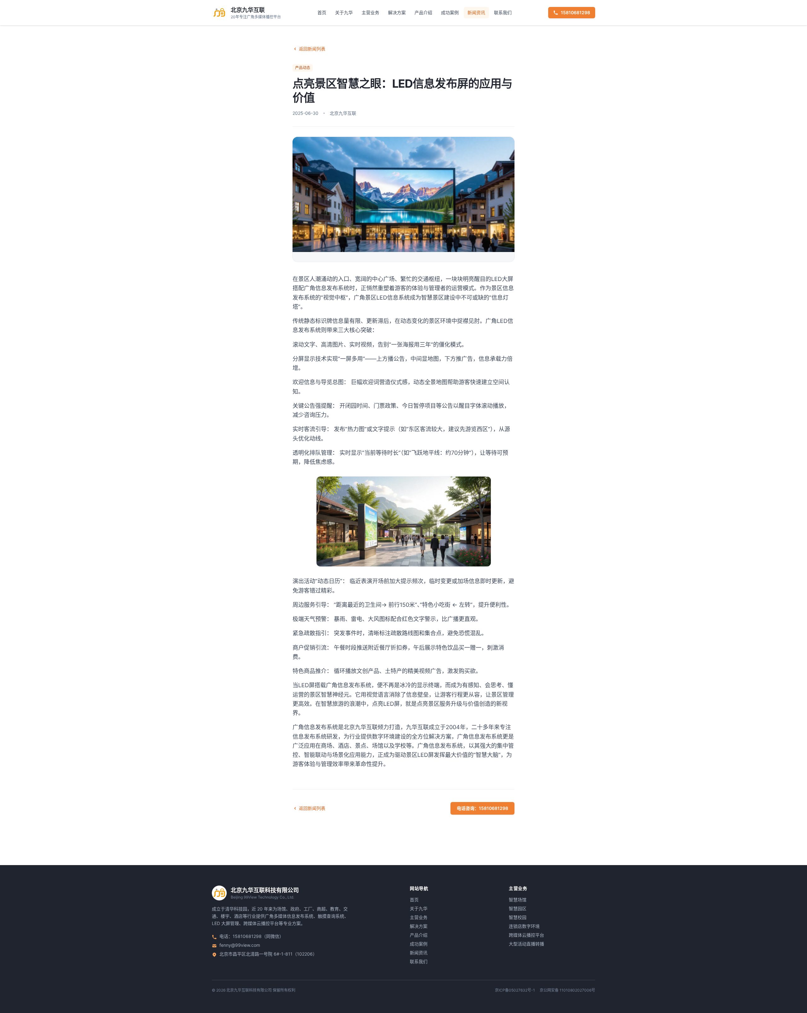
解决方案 (397, 12)
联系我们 (503, 12)
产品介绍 (423, 12)
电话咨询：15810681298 (482, 808)
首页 (321, 12)
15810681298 (575, 12)
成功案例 (450, 12)
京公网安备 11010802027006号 (567, 990)
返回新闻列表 (312, 48)
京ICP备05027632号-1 (515, 990)
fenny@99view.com (239, 945)
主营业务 (370, 12)
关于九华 (344, 12)
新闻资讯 (476, 12)
